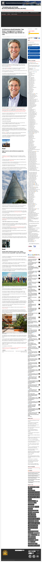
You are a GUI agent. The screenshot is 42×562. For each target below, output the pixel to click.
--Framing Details (30, 142)
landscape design (33, 525)
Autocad (29, 499)
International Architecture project (32, 131)
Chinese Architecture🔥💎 (31, 240)
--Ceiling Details (30, 137)
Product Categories (14, 14)
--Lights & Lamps (30, 77)
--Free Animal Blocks (30, 117)
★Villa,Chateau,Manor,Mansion (32, 214)
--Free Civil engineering (31, 106)
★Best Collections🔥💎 (31, 62)
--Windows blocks (30, 82)
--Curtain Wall (30, 139)
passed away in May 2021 (18, 211)
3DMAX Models (30, 201)
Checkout (8, 14)
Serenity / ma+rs (30, 454)
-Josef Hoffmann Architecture (32, 169)
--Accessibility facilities (31, 148)
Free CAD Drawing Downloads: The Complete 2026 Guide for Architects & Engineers (33, 430)
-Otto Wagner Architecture (31, 156)
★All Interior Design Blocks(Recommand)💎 (34, 66)
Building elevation (30, 199)
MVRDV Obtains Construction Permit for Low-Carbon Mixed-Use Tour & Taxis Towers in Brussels (33, 461)
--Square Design (30, 211)
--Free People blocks (30, 124)
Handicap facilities (35, 512)
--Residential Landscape (31, 209)
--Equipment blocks (30, 83)
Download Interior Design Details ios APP (34, 57)
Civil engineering (30, 200)
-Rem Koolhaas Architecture (31, 159)
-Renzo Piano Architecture (31, 160)
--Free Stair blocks (30, 125)
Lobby (29, 529)
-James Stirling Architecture (31, 168)
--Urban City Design (30, 210)
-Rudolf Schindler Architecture (32, 161)
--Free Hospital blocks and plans (32, 96)
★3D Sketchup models (31, 203)
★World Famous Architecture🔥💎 (32, 151)
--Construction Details (31, 138)
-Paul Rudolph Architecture (31, 157)
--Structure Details (30, 144)
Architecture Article (17, 36)
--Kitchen (29, 72)
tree (36, 543)
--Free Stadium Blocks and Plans (32, 99)
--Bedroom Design (30, 193)
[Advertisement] (21, 21)
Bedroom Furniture (30, 75)
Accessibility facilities (31, 490)
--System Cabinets (30, 79)
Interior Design (32, 516)
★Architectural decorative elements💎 (33, 65)
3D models (30, 488)
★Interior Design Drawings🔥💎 (32, 191)
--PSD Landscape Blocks (31, 188)
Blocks (35, 502)
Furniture (30, 512)
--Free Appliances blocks (31, 100)
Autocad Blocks (31, 500)
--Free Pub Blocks (30, 98)
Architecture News (22, 36)
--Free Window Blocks (31, 129)
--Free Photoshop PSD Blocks (32, 190)
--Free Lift (29, 108)
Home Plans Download (31, 205)
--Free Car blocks (30, 118)
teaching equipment (31, 543)
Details (37, 506)
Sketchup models (30, 239)
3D (28, 487)
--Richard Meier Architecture (31, 178)
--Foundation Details (30, 141)
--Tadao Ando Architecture (31, 179)
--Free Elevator (30, 107)
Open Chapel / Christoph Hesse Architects (33, 443)
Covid (6, 132)
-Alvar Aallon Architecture (31, 152)
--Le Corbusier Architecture (31, 176)
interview (9, 66)
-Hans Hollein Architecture (31, 166)
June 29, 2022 (4, 36)
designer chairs (31, 506)
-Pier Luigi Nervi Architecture (31, 158)
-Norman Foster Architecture (32, 172)
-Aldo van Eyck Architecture (31, 163)
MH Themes (13, 560)
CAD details (31, 504)
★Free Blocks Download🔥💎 (34, 12)
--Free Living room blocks (31, 104)
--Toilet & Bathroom (30, 73)
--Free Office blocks (30, 115)
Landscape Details (32, 527)
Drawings (30, 508)
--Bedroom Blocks (30, 81)
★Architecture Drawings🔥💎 (32, 184)
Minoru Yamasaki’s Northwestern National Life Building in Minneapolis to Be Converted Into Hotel (34, 456)
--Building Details (30, 136)
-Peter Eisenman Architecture (32, 173)
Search (23, 550)
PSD (28, 536)
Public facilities (33, 536)
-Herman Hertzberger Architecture (32, 167)
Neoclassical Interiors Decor (33, 531)
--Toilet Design (30, 198)
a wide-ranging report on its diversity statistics (17, 226)
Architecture (12, 36)
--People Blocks (30, 86)
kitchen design (31, 520)
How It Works (4, 14)
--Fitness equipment (30, 78)
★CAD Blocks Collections (31, 182)
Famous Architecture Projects (32, 130)
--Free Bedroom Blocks (31, 94)
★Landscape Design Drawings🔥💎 (32, 208)
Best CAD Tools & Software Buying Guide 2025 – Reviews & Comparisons (11, 12)
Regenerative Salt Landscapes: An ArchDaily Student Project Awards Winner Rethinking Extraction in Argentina (34, 452)
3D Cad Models (30, 202)
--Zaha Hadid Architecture (31, 181)
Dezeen (17, 348)
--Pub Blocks (29, 88)
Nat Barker (8, 36)
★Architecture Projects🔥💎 (31, 183)
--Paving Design (30, 197)
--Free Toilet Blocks (30, 127)
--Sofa (29, 76)
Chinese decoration (30, 241)
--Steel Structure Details (31, 147)
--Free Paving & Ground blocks (32, 123)
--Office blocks (30, 84)
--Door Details (30, 140)
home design (32, 514)
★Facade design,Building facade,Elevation (33, 223)
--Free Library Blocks (30, 97)
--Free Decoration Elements (31, 114)
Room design (31, 539)
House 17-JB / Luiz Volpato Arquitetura (33, 439)
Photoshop (29, 92)
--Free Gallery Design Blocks (31, 95)
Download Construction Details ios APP (34, 51)
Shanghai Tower (11, 160)
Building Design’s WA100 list (6, 156)
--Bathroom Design (30, 192)
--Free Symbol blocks (31, 126)
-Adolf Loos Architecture (31, 162)
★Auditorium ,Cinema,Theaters (32, 233)
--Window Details (30, 145)
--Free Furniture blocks (31, 116)
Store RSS (30, 470)
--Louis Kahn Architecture (31, 177)
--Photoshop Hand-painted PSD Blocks (33, 189)
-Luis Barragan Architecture (31, 155)
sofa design (33, 541)
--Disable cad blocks (30, 85)
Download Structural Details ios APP (34, 54)
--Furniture (29, 74)
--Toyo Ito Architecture (31, 180)
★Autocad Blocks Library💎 (31, 71)
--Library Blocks (30, 89)
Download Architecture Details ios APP (33, 48)
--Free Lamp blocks (30, 121)
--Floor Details (30, 134)
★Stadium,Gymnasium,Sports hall (32, 215)
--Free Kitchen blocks (31, 102)
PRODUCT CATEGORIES (25, 12)
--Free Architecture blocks (31, 113)
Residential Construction (31, 538)
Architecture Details (34, 494)
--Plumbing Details (30, 135)
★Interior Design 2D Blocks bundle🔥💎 (33, 63)
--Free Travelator (30, 110)
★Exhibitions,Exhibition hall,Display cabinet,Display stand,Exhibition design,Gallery (32, 226)
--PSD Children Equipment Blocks (32, 187)
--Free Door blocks (30, 119)
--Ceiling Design (30, 194)
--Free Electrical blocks (31, 120)
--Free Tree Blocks (30, 128)
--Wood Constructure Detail (31, 146)
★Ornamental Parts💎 (31, 68)
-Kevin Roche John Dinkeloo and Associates (33, 170)
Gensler (6, 155)
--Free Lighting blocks (31, 103)
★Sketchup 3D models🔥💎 (31, 204)
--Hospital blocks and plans (31, 87)
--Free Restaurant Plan (31, 109)
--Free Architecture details (31, 105)
